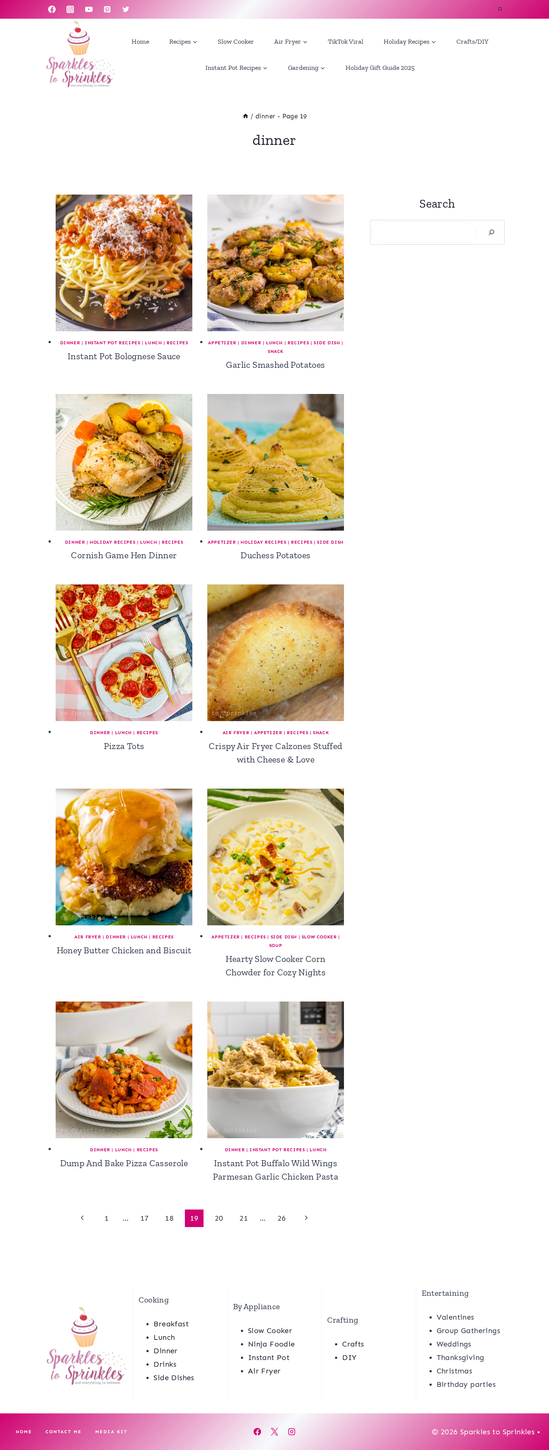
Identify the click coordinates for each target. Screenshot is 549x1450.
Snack (275, 351)
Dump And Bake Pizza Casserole (124, 1163)
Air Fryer (236, 732)
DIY (349, 1357)
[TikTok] (144, 9)
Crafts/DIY (472, 41)
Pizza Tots (124, 745)
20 (219, 1218)
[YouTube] (88, 9)
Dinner (70, 342)
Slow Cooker (236, 41)
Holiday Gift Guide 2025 (380, 67)
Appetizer (222, 342)
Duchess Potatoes (275, 555)
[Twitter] (125, 9)
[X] (274, 1431)
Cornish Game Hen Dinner (124, 555)
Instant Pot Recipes (112, 342)
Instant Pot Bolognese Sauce (124, 356)
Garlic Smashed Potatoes (275, 364)
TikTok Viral (345, 41)
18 (169, 1218)
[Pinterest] (107, 9)
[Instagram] (70, 9)
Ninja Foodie (271, 1343)
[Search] (491, 232)
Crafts (353, 1343)
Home (140, 41)
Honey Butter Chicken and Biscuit (124, 950)
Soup (275, 945)
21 (243, 1218)
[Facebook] (51, 9)
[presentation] (124, 263)
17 (144, 1218)
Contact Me (64, 1431)
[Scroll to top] (530, 1420)
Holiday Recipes (112, 542)
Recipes (177, 342)
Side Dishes (173, 1377)
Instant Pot (268, 1357)
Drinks (164, 1364)
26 (281, 1218)
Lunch (153, 342)
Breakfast (171, 1323)
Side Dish (327, 342)
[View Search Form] (500, 9)
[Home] (245, 116)
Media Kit (111, 1431)
